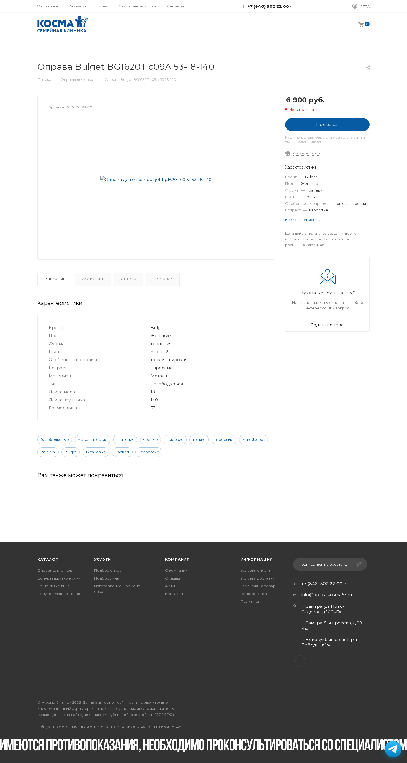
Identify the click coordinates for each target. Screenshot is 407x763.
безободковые (54, 439)
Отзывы (172, 578)
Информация (257, 559)
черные (150, 439)
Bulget (71, 452)
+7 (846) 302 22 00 (321, 584)
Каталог (47, 559)
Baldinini (48, 452)
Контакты (174, 593)
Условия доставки (258, 578)
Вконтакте (300, 661)
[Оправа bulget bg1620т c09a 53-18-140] (156, 179)
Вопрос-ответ (254, 593)
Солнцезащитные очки (59, 578)
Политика (250, 601)
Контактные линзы (54, 586)
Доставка (163, 279)
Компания (177, 559)
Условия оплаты (256, 570)
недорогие (148, 452)
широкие (175, 439)
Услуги (102, 559)
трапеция (125, 439)
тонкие (199, 439)
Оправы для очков (54, 570)
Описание (54, 279)
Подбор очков (108, 570)
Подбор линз (106, 578)
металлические (92, 439)
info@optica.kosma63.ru (326, 594)
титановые (96, 452)
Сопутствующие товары (60, 593)
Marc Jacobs (253, 439)
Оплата (128, 279)
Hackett (122, 452)
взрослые (224, 439)
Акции (170, 586)
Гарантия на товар (258, 586)
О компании (176, 570)
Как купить (93, 279)
